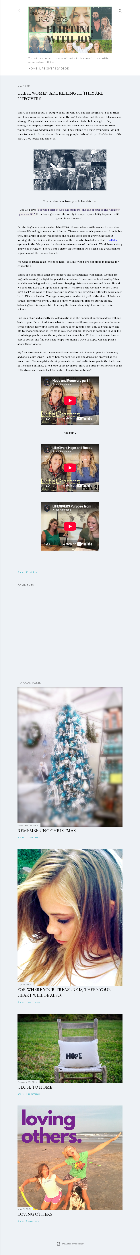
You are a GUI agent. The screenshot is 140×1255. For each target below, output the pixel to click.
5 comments (32, 1221)
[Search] (120, 10)
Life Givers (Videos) (54, 68)
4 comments (33, 1002)
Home (32, 68)
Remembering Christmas (47, 830)
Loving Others (35, 1214)
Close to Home (35, 1087)
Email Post (32, 572)
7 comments (33, 1093)
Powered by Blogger (73, 1243)
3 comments (33, 837)
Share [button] (21, 572)
